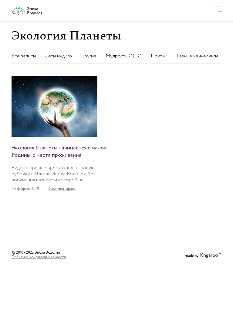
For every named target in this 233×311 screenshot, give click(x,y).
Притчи (159, 56)
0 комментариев (62, 188)
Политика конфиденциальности (39, 257)
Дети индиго (58, 56)
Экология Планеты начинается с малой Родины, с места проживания (59, 151)
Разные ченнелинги (197, 56)
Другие (88, 56)
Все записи (24, 56)
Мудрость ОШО (124, 56)
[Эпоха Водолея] (27, 10)
